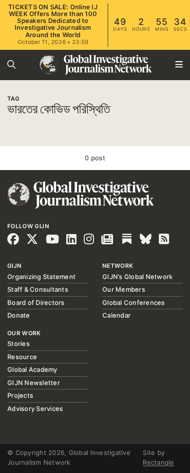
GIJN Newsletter (33, 383)
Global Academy (32, 369)
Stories (18, 343)
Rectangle (158, 462)
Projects (20, 395)
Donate (18, 315)
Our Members (123, 289)
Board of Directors (36, 302)
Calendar (116, 315)
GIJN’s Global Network (137, 276)
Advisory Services (35, 408)
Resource (22, 357)
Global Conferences (133, 302)
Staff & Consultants (37, 289)
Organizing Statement (41, 276)
